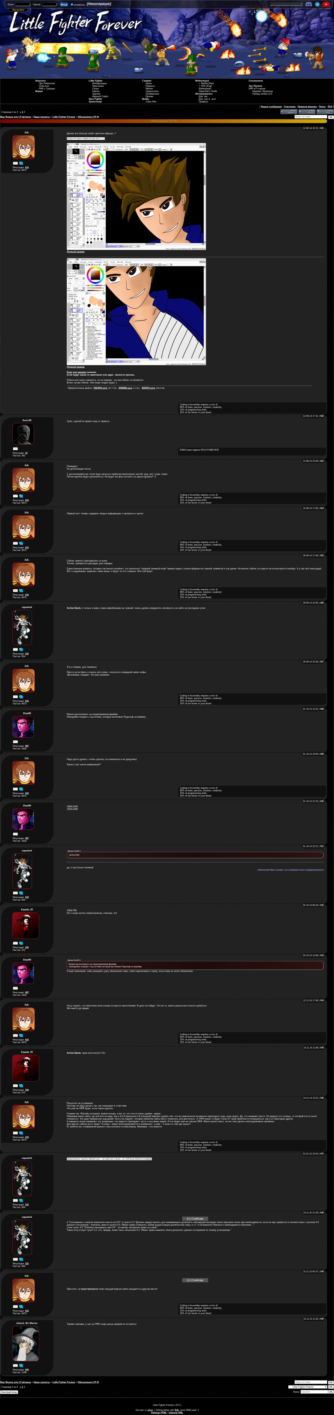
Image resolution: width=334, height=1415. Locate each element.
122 (27, 653)
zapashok (27, 607)
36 (322, 1098)
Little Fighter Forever (64, 117)
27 (322, 661)
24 (322, 508)
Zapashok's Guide (208, 91)
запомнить (79, 5)
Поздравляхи (152, 93)
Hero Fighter (95, 99)
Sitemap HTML (159, 1412)
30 (322, 801)
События (44, 86)
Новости (40, 80)
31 (322, 846)
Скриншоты (152, 91)
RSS (330, 106)
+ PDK (202, 86)
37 (322, 1153)
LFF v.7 (253, 88)
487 (27, 746)
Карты (96, 91)
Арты (149, 83)
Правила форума (307, 106)
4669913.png (148, 388)
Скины (95, 88)
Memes (149, 88)
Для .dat (203, 96)
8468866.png (125, 388)
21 (322, 128)
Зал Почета (255, 86)
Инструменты (204, 93)
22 (322, 416)
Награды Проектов (262, 91)
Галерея (146, 80)
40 (322, 1319)
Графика (203, 101)
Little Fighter (95, 80)
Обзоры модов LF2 (262, 93)
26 (322, 602)
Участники (290, 106)
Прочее (149, 96)
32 (322, 905)
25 (322, 555)
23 (322, 461)
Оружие (96, 93)
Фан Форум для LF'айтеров (15, 117)
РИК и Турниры (47, 88)
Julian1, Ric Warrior (27, 1323)
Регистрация (99, 4)
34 (322, 1000)
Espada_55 (27, 909)
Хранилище (95, 101)
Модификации (99, 83)
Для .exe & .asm (207, 99)
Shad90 (27, 713)
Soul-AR (26, 420)
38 (322, 1212)
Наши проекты (42, 117)
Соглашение (256, 80)
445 (27, 1369)
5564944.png (100, 388)
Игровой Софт (100, 96)
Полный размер (76, 251)
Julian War (151, 101)
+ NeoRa (203, 83)
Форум (39, 91)
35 (322, 1047)
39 (322, 1271)
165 (27, 947)
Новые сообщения (271, 106)
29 (322, 754)
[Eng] (209, 86)
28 (322, 709)
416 (27, 167)
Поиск (322, 106)
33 (322, 955)
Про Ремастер (47, 83)
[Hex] (211, 83)
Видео (145, 99)
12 (26, 453)
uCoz (150, 1410)
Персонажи (98, 86)
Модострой (202, 80)
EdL (27, 132)
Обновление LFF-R (88, 117)
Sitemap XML (176, 1412)
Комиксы (150, 86)
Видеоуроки (205, 88)
